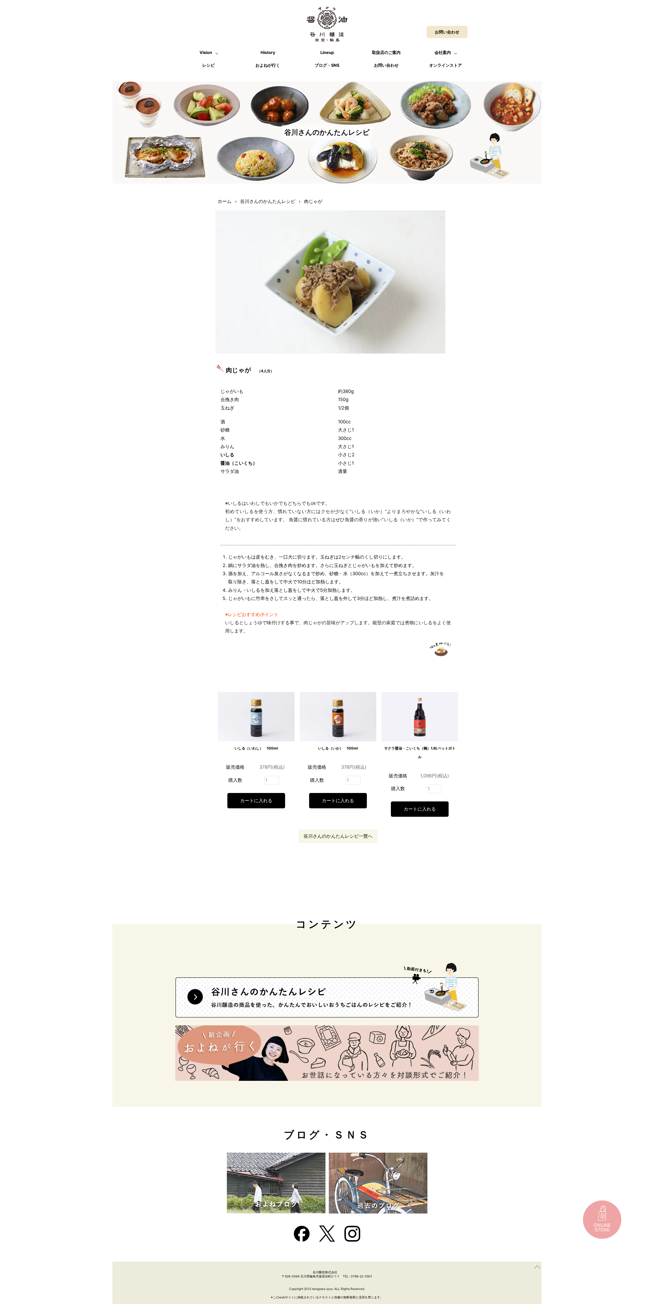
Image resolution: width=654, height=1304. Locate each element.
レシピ (208, 65)
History (268, 52)
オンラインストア (445, 65)
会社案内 (443, 52)
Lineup (327, 52)
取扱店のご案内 (386, 52)
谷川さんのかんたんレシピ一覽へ (337, 836)
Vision (206, 52)
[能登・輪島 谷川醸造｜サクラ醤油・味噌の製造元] (327, 37)
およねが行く (267, 65)
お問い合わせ (386, 65)
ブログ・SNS (327, 65)
